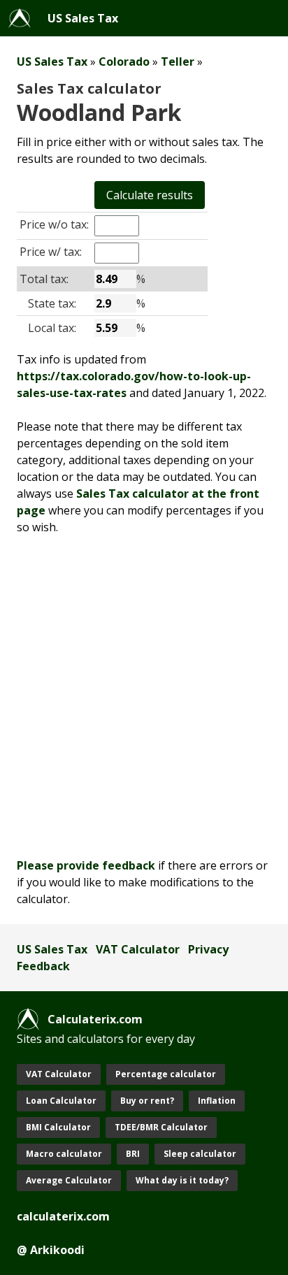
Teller (177, 61)
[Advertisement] (144, 696)
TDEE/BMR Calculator (161, 1127)
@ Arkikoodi (51, 1250)
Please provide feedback (86, 865)
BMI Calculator (58, 1127)
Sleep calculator (200, 1154)
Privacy (208, 949)
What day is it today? (182, 1180)
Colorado (124, 61)
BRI (133, 1154)
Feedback (43, 966)
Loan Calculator (61, 1101)
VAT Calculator (138, 949)
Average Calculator (69, 1180)
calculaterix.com (63, 1216)
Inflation (217, 1101)
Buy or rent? (147, 1101)
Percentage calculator (165, 1074)
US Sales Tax (83, 18)
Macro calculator (64, 1154)
